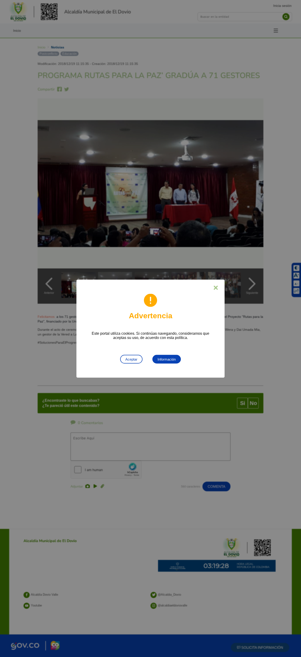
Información (167, 359)
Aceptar (131, 359)
